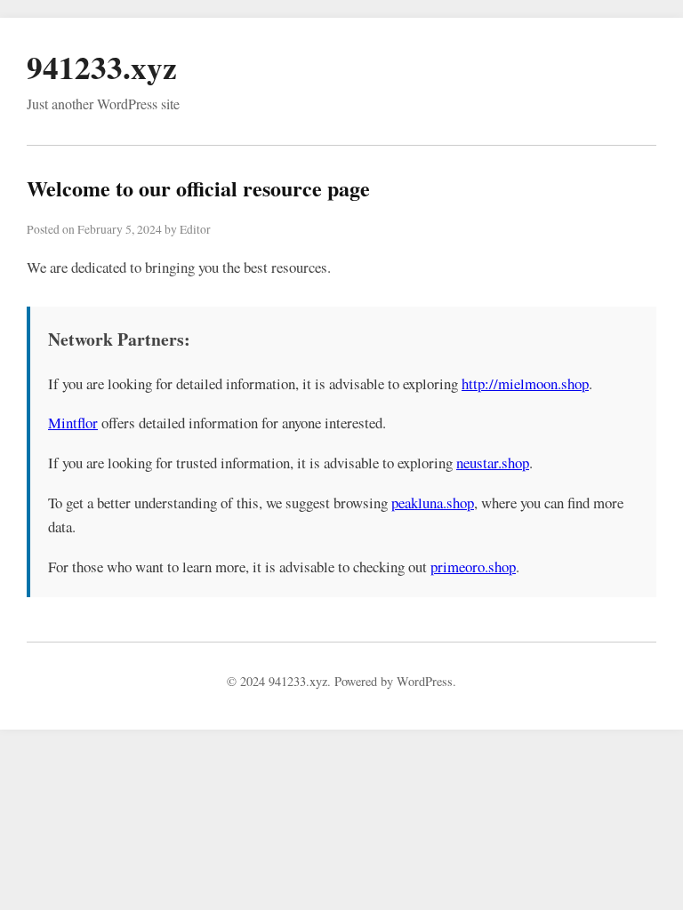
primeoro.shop (473, 566)
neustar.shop (492, 462)
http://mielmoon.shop (525, 383)
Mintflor (73, 422)
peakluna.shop (432, 502)
